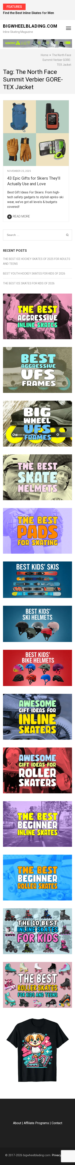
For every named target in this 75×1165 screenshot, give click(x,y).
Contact (57, 1123)
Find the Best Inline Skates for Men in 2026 (34, 13)
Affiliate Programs (36, 1123)
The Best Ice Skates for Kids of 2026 (29, 283)
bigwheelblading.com (30, 26)
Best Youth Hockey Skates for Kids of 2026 (34, 273)
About (17, 1123)
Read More (21, 216)
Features (14, 7)
